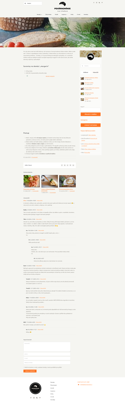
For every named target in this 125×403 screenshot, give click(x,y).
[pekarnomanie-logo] (62, 2)
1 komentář (72, 191)
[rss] (99, 3)
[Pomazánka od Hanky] (31, 181)
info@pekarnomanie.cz (86, 384)
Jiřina (24, 200)
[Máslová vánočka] (82, 93)
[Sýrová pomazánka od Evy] (67, 181)
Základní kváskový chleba (91, 77)
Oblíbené (85, 72)
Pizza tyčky (87, 152)
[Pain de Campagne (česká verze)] (82, 99)
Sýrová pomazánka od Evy (66, 189)
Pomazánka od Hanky (29, 189)
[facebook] (94, 3)
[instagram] (97, 3)
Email (82, 106)
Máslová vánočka (89, 93)
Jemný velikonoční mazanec (92, 87)
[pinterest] (102, 3)
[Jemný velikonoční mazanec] (82, 88)
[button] (24, 184)
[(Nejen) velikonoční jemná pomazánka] (49, 181)
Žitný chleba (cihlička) (90, 149)
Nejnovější (95, 72)
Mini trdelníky (92, 135)
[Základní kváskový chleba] (82, 78)
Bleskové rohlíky (89, 82)
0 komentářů (35, 157)
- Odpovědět (39, 200)
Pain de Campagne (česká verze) (91, 98)
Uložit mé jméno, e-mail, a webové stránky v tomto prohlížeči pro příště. (43, 367)
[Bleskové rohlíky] (82, 83)
